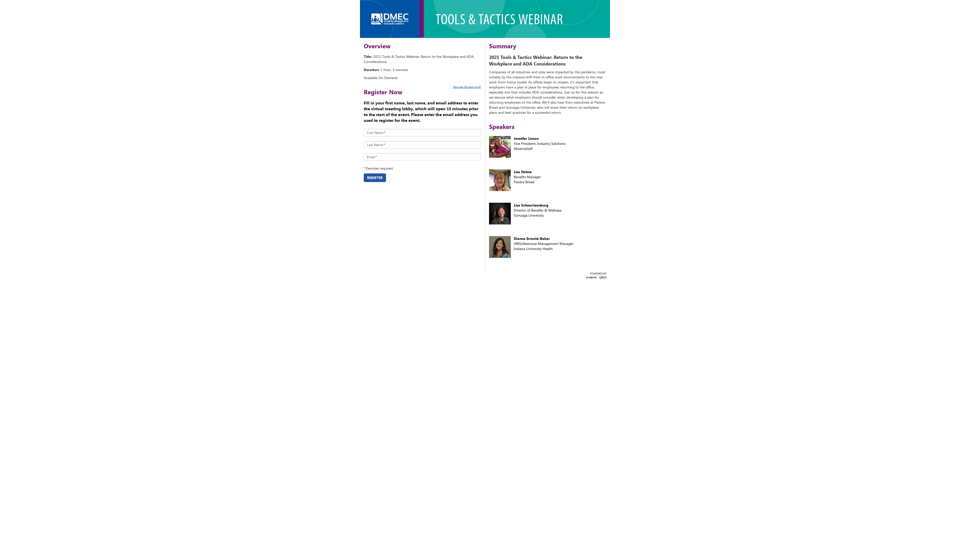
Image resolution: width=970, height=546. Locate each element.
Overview (377, 46)
